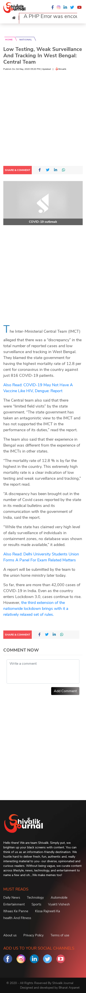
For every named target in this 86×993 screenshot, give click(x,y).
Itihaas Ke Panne (15, 911)
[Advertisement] (43, 119)
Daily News (11, 897)
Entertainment (14, 904)
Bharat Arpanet (69, 988)
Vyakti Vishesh (59, 904)
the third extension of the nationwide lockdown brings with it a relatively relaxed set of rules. (35, 608)
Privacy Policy (33, 935)
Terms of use (59, 935)
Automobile (59, 897)
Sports (36, 904)
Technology (35, 897)
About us (10, 935)
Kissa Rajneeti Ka (47, 911)
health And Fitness (17, 918)
